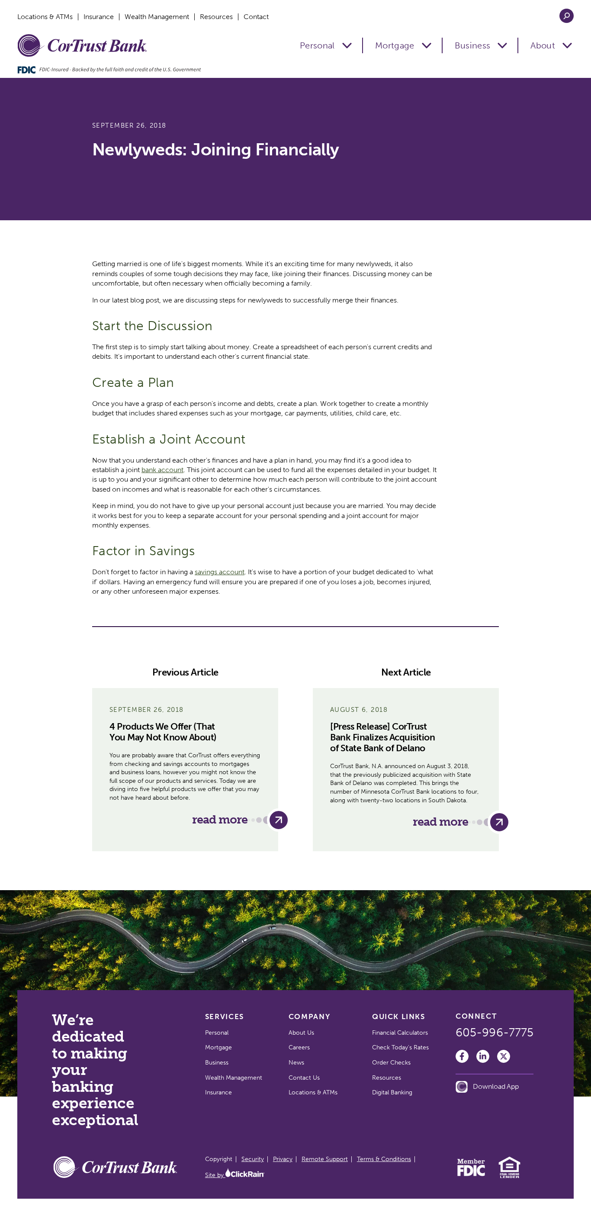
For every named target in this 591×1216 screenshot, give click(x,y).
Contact (256, 16)
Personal (317, 45)
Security (252, 1159)
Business (473, 45)
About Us (301, 1032)
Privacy (282, 1159)
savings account (219, 572)
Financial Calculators (400, 1032)
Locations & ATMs (45, 16)
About (542, 45)
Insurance (99, 16)
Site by (215, 1175)
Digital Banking (392, 1092)
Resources (216, 16)
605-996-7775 (494, 1032)
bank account (162, 470)
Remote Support (325, 1159)
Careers (299, 1047)
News (296, 1062)
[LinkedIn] (482, 1056)
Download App (496, 1086)
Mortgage (394, 45)
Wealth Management (157, 16)
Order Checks (391, 1062)
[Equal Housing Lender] (509, 1177)
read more (219, 820)
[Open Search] (566, 16)
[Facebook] (462, 1056)
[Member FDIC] (471, 1174)
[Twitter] (503, 1056)
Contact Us (304, 1077)
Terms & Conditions (384, 1159)
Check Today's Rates (400, 1047)
